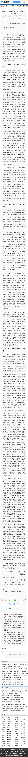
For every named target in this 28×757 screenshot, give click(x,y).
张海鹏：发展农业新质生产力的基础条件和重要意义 (14, 708)
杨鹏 (9, 729)
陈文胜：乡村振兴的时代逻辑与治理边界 (11, 666)
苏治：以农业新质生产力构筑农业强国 (11, 695)
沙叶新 (23, 737)
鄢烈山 (16, 719)
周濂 (3, 729)
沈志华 (3, 725)
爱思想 (5, 2)
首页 (2, 6)
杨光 (22, 745)
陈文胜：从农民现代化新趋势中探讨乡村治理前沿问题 (15, 673)
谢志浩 (9, 745)
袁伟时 (9, 733)
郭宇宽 (9, 723)
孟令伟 (16, 735)
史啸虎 (16, 733)
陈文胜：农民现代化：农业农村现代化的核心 (12, 677)
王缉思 (23, 729)
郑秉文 (16, 743)
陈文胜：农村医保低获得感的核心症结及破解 (12, 682)
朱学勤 (3, 743)
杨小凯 (16, 741)
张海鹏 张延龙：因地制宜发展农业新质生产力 (13, 710)
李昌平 (3, 727)
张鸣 (9, 727)
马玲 (16, 731)
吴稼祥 (23, 739)
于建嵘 (16, 721)
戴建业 (23, 725)
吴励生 (23, 741)
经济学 (13, 6)
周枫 (3, 737)
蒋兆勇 (9, 737)
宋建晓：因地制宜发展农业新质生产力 (11, 702)
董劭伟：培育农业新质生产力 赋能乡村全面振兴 (13, 704)
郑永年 (16, 717)
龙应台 (23, 717)
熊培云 (23, 733)
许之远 (3, 741)
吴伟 (16, 737)
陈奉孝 (3, 731)
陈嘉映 (3, 721)
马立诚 (16, 723)
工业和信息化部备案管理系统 (14, 755)
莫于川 (23, 743)
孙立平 (16, 745)
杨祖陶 (23, 723)
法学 (7, 6)
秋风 (3, 735)
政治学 (19, 6)
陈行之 (9, 717)
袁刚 (9, 741)
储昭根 (16, 739)
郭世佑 (9, 731)
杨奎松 (16, 727)
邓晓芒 (16, 729)
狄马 (3, 733)
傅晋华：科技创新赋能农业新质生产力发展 (12, 693)
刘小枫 (9, 735)
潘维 (9, 743)
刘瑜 (3, 739)
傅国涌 (23, 719)
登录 (13, 654)
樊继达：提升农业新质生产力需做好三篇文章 (12, 697)
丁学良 (3, 719)
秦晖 (3, 717)
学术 (8, 584)
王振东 (23, 731)
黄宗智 (9, 721)
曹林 (9, 719)
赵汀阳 (16, 725)
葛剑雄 (9, 739)
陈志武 (23, 721)
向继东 (9, 725)
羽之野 (3, 745)
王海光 (23, 727)
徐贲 (3, 723)
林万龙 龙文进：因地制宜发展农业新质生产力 (13, 699)
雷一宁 (23, 735)
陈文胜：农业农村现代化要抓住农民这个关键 (12, 684)
